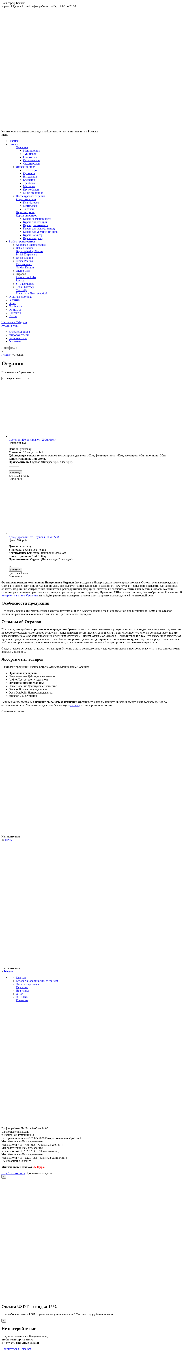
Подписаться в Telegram (16, 1348)
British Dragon (24, 257)
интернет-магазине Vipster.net (19, 595)
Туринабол (29, 153)
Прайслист (15, 306)
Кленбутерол (31, 202)
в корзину (15, 472)
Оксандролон (31, 163)
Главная (13, 140)
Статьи (13, 316)
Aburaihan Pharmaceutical (31, 244)
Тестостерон (30, 170)
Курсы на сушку (33, 238)
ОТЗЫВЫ (15, 309)
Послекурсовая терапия (30, 196)
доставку (74, 705)
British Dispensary (26, 254)
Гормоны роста (25, 212)
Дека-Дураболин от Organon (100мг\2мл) (34, 537)
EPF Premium (24, 264)
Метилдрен (30, 205)
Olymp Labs (23, 270)
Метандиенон (31, 150)
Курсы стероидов (26, 215)
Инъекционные (25, 166)
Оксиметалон (31, 160)
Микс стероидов (33, 192)
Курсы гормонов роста (37, 218)
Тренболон (29, 183)
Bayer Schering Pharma (29, 251)
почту (8, 839)
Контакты (15, 312)
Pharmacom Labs (26, 277)
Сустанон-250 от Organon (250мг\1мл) (32, 439)
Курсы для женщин (35, 222)
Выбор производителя (22, 241)
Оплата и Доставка (20, 296)
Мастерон (29, 186)
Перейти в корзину (13, 1173)
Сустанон (29, 173)
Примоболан (31, 189)
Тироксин (29, 209)
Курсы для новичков (35, 225)
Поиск (5, 347)
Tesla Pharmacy (25, 286)
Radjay (20, 280)
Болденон (29, 179)
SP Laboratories (25, 283)
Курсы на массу (32, 235)
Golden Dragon (25, 267)
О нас (12, 303)
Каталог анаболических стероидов (37, 980)
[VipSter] (92, 128)
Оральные (22, 147)
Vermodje (21, 290)
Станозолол (30, 157)
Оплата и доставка (27, 984)
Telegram (9, 971)
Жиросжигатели (26, 199)
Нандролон (30, 176)
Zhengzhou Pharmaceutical (31, 293)
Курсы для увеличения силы (40, 231)
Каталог (14, 144)
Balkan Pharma (24, 248)
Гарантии (14, 299)
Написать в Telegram (14, 322)
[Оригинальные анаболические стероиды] (92, 1125)
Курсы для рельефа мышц (39, 228)
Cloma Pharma (24, 260)
